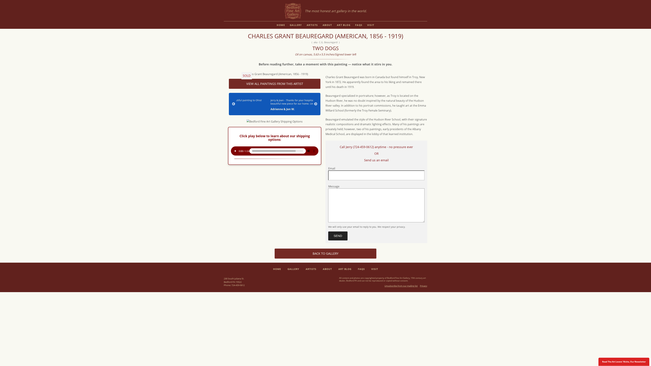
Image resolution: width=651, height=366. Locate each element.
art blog (343, 25)
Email (331, 168)
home (281, 25)
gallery (296, 25)
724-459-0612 (238, 285)
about (327, 25)
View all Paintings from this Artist (274, 84)
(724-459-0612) (363, 147)
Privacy (423, 285)
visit (370, 25)
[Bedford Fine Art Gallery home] (292, 11)
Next (315, 104)
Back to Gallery (325, 253)
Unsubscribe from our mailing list (401, 285)
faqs (358, 25)
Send (338, 236)
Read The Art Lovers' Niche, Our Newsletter (624, 361)
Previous (233, 104)
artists (312, 25)
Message (333, 186)
